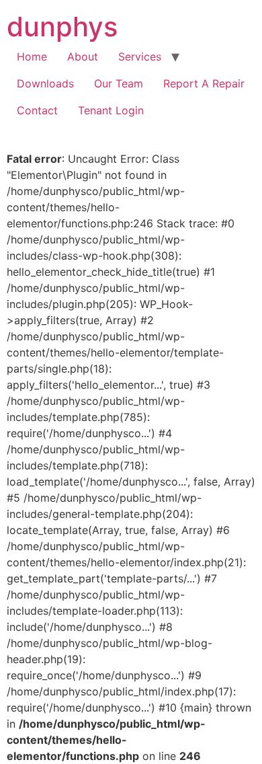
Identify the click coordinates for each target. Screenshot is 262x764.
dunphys (62, 26)
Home (32, 56)
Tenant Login (111, 110)
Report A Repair (204, 83)
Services (139, 56)
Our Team (118, 83)
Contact (37, 110)
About (82, 56)
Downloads (45, 83)
